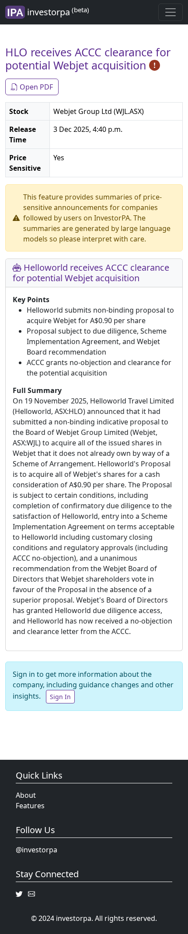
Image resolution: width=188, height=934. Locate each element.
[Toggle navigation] (170, 12)
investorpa (57, 11)
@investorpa (36, 850)
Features (30, 805)
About (26, 795)
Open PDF (35, 87)
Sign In (60, 697)
